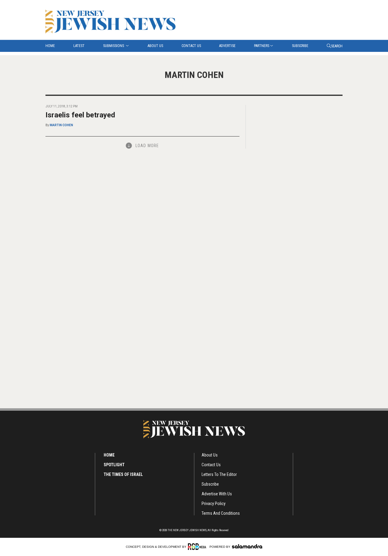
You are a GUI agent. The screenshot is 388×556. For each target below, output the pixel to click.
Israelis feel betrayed (80, 115)
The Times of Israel (123, 474)
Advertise (227, 46)
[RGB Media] (198, 546)
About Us (155, 46)
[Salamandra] (247, 546)
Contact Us (191, 46)
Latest (79, 46)
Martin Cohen (61, 125)
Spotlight (114, 464)
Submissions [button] (114, 46)
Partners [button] (261, 46)
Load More (147, 145)
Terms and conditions (221, 513)
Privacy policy (214, 503)
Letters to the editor (219, 474)
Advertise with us (217, 493)
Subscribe (300, 46)
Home (50, 46)
